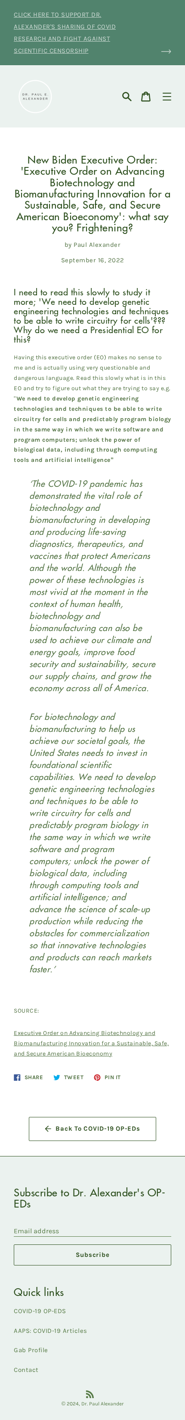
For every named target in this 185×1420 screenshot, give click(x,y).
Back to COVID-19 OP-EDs (98, 1128)
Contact (26, 1370)
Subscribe (93, 1255)
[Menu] (166, 96)
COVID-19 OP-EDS (40, 1311)
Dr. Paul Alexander (102, 1404)
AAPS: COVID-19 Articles (50, 1331)
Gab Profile (31, 1350)
